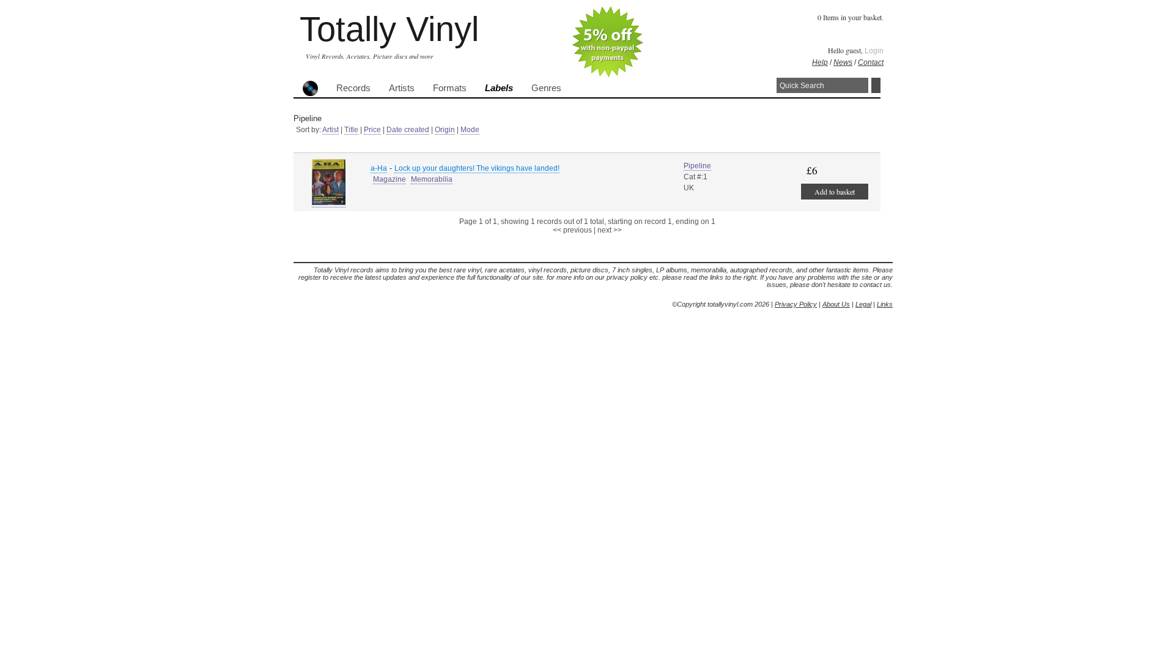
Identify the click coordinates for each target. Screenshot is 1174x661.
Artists (402, 88)
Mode (469, 129)
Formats (450, 88)
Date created (407, 129)
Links (885, 304)
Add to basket (834, 191)
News (842, 62)
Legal (863, 304)
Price (372, 129)
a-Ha (379, 168)
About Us (836, 304)
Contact (871, 62)
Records (353, 88)
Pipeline (697, 166)
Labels (499, 88)
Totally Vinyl (389, 29)
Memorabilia (431, 179)
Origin (445, 129)
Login (874, 51)
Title (351, 129)
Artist (330, 129)
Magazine (389, 179)
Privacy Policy (796, 304)
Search (875, 85)
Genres (546, 88)
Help (820, 62)
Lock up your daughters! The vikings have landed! (476, 168)
